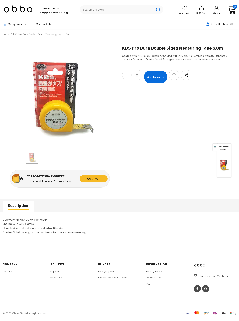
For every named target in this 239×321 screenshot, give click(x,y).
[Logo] (18, 9)
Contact (93, 178)
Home (6, 34)
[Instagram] (205, 288)
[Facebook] (197, 288)
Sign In (217, 13)
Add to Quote (155, 77)
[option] (60, 97)
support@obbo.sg (54, 12)
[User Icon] (216, 7)
